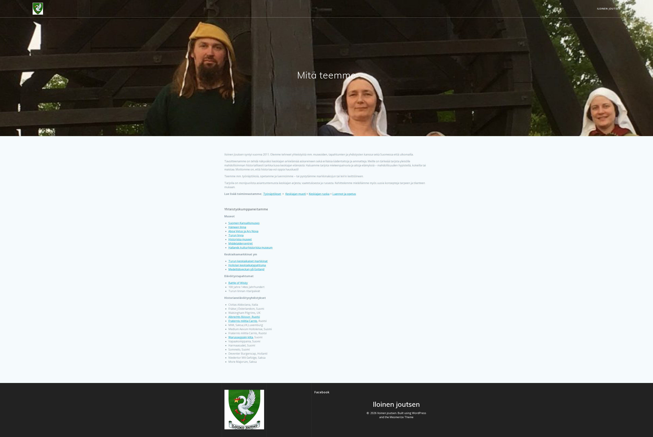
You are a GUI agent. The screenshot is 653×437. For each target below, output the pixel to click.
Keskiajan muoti (295, 194)
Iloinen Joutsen (609, 8)
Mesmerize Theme (401, 417)
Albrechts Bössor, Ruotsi (244, 317)
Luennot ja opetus (344, 194)
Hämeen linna (237, 227)
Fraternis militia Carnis (242, 321)
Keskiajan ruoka (319, 194)
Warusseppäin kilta (240, 337)
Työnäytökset (272, 194)
